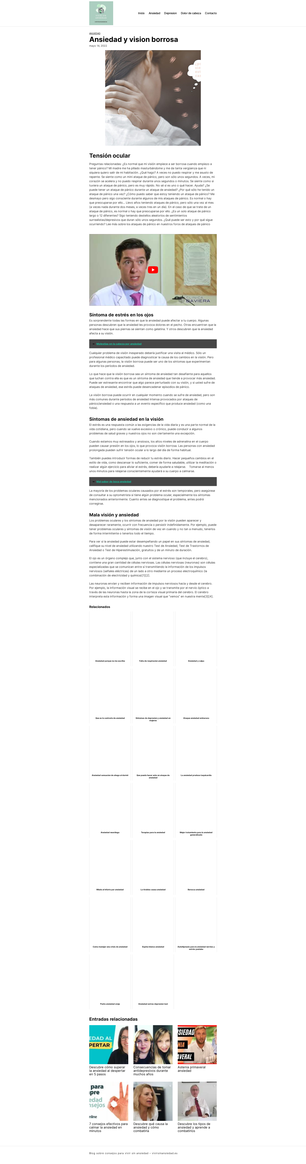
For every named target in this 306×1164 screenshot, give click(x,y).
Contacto (211, 13)
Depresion (170, 13)
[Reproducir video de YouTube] (153, 270)
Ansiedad (154, 13)
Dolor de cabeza (191, 13)
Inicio (141, 13)
